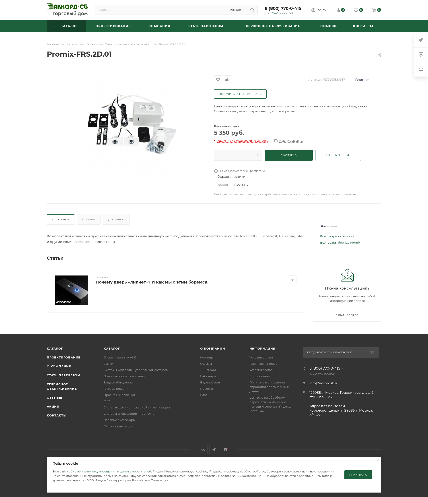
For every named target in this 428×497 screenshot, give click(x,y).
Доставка (116, 219)
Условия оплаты (261, 357)
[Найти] (252, 9)
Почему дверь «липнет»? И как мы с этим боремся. (152, 282)
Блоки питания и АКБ (120, 357)
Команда (207, 357)
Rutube (225, 449)
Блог (203, 395)
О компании (59, 366)
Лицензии (208, 370)
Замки (108, 363)
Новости (206, 388)
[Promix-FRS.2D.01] (130, 124)
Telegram (214, 449)
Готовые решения (117, 388)
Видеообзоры (210, 382)
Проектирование (63, 357)
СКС (107, 401)
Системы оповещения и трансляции (131, 413)
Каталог (55, 348)
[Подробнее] (292, 279)
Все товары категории (337, 236)
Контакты (56, 415)
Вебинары (208, 376)
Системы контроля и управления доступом (136, 370)
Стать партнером (63, 375)
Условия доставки (262, 370)
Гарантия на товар (263, 363)
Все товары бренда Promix (340, 242)
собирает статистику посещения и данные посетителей (109, 471)
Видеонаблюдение (118, 382)
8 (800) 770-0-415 (283, 8)
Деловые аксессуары (119, 420)
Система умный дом (119, 426)
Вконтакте (203, 449)
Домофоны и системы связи (124, 376)
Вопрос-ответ (259, 376)
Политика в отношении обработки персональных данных (269, 387)
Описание (60, 219)
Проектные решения (120, 395)
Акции (53, 406)
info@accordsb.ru (323, 383)
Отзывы (88, 219)
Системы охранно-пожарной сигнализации (137, 407)
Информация (262, 348)
